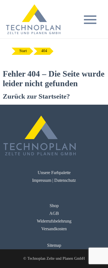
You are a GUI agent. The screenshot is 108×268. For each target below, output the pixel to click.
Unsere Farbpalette (54, 172)
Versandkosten (54, 228)
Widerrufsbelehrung (54, 221)
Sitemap (54, 245)
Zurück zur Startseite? (36, 96)
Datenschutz (65, 180)
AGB (54, 213)
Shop (54, 205)
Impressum (41, 180)
